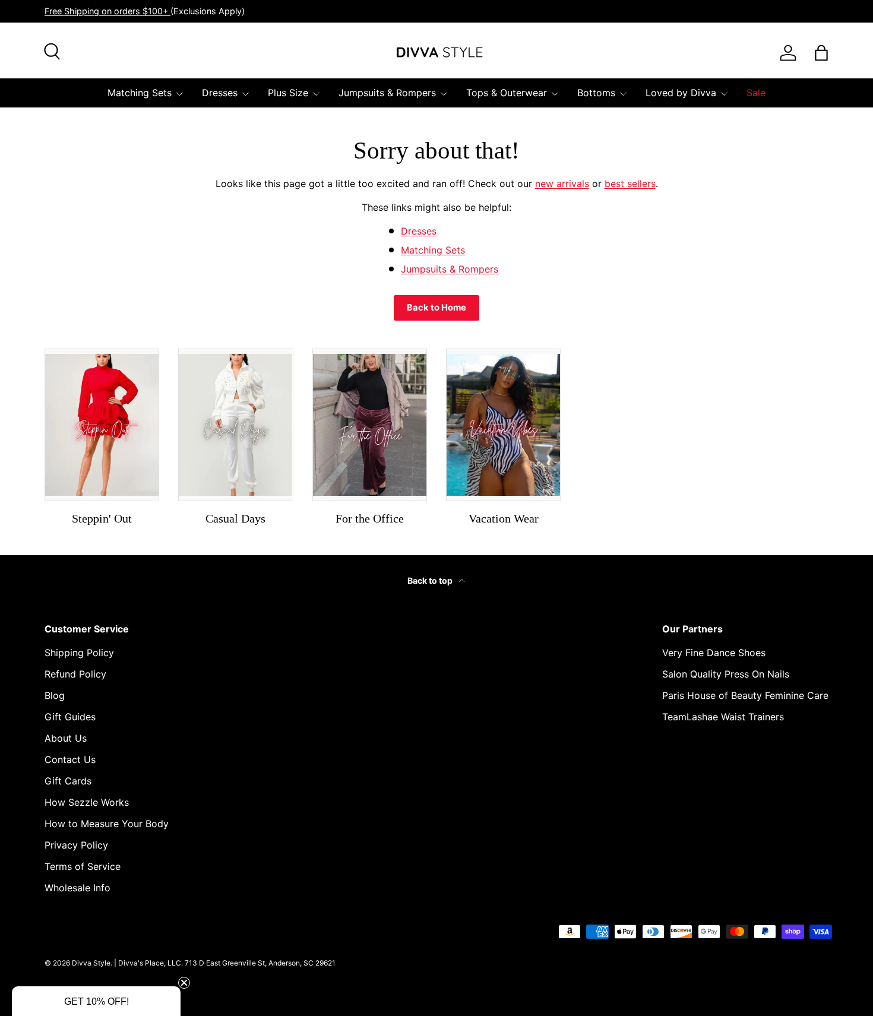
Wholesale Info (77, 888)
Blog (55, 695)
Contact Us (70, 759)
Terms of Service (83, 866)
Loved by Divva (681, 93)
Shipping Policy (79, 653)
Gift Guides (70, 717)
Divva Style (91, 962)
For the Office (370, 518)
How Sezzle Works (87, 802)
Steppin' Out (102, 518)
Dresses (220, 93)
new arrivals (562, 183)
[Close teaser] (184, 983)
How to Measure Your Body (107, 824)
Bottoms (596, 93)
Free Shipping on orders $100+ (107, 11)
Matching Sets (139, 93)
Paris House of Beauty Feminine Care (745, 695)
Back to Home (436, 307)
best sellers (630, 183)
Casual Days (235, 518)
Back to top (430, 580)
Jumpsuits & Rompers (387, 93)
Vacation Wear (504, 518)
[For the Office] (369, 425)
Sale (756, 93)
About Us (66, 738)
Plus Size (288, 93)
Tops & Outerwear (506, 93)
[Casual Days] (235, 425)
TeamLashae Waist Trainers (723, 717)
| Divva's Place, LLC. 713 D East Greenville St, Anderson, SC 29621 (225, 962)
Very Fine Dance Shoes (714, 653)
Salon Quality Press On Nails (725, 674)
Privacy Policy (76, 845)
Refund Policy (75, 674)
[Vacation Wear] (503, 425)
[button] (96, 1001)
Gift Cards (68, 781)
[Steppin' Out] (102, 425)
